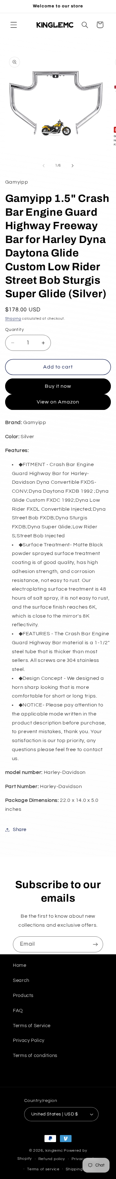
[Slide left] (43, 166)
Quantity (14, 329)
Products (23, 995)
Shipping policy (80, 1169)
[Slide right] (72, 166)
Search (21, 980)
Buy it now (58, 386)
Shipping (13, 318)
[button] (13, 24)
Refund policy (51, 1159)
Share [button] (19, 829)
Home (19, 965)
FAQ (18, 1010)
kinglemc (54, 1150)
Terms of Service (32, 1025)
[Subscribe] (95, 944)
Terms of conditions (35, 1055)
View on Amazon (58, 401)
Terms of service (43, 1169)
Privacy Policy (28, 1040)
